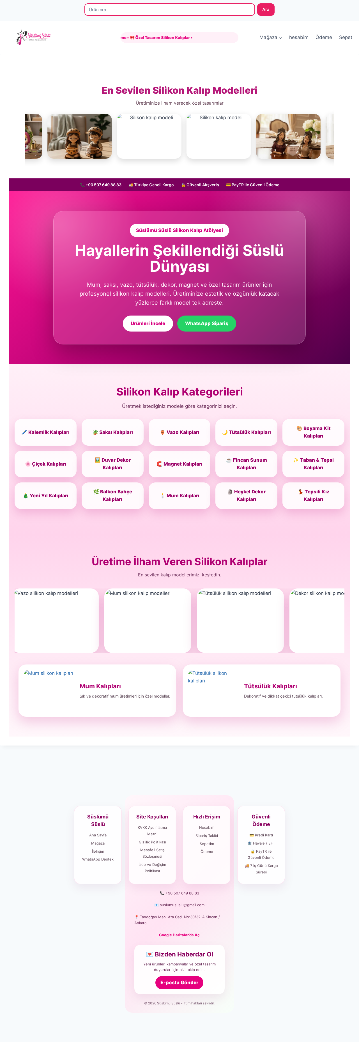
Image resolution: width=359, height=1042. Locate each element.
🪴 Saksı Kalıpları (112, 432)
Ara (266, 9)
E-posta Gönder (179, 982)
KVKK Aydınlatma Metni (152, 830)
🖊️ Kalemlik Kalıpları (45, 432)
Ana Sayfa (98, 835)
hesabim (299, 37)
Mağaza (98, 843)
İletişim (98, 851)
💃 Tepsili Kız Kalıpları (314, 495)
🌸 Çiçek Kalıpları (45, 464)
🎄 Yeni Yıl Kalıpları (45, 495)
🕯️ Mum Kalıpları (179, 495)
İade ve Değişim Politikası (152, 867)
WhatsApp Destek (98, 859)
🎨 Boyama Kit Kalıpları (313, 432)
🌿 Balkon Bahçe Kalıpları (112, 495)
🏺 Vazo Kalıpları (179, 432)
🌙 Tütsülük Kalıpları (246, 432)
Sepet (345, 37)
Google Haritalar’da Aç (179, 935)
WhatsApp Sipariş (206, 323)
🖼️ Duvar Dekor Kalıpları (113, 463)
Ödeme (324, 37)
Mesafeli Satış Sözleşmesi (152, 853)
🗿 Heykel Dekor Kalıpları (246, 495)
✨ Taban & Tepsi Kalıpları (313, 463)
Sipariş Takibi (206, 835)
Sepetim (207, 843)
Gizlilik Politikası (152, 842)
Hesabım (206, 827)
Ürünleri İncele (148, 323)
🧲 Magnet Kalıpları (179, 464)
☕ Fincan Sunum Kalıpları (246, 463)
